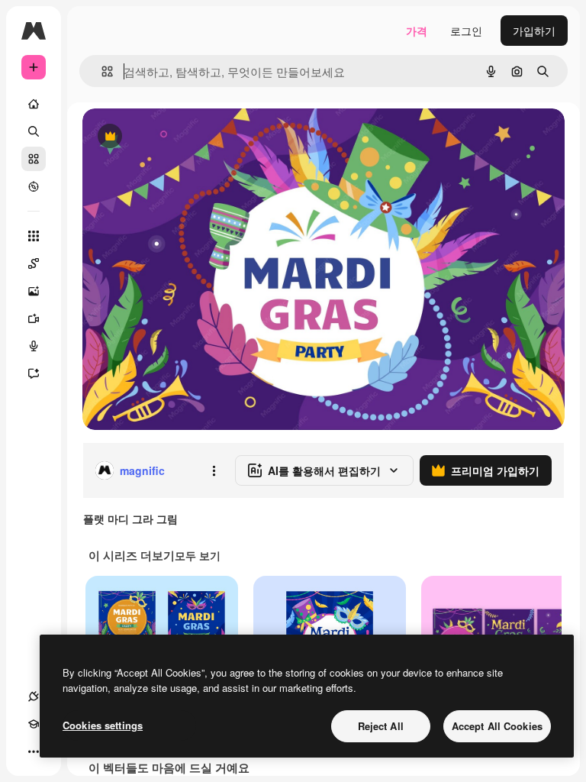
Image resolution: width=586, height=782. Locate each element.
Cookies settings (103, 725)
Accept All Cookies (497, 726)
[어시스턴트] (33, 373)
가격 (416, 30)
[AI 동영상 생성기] (33, 318)
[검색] (33, 131)
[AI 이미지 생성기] (33, 291)
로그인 (466, 30)
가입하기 (534, 30)
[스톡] (33, 159)
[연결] (33, 696)
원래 (170, 137)
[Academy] (33, 724)
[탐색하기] (33, 186)
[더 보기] (33, 751)
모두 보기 (198, 555)
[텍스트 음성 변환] (33, 346)
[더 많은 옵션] (213, 470)
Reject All (381, 726)
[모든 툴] (33, 236)
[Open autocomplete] (101, 71)
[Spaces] (33, 263)
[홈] (33, 104)
